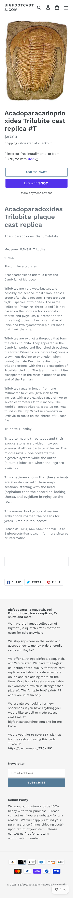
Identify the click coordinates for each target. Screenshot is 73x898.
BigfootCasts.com (19, 7)
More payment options (36, 192)
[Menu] (65, 7)
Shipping (10, 143)
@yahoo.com (35, 722)
